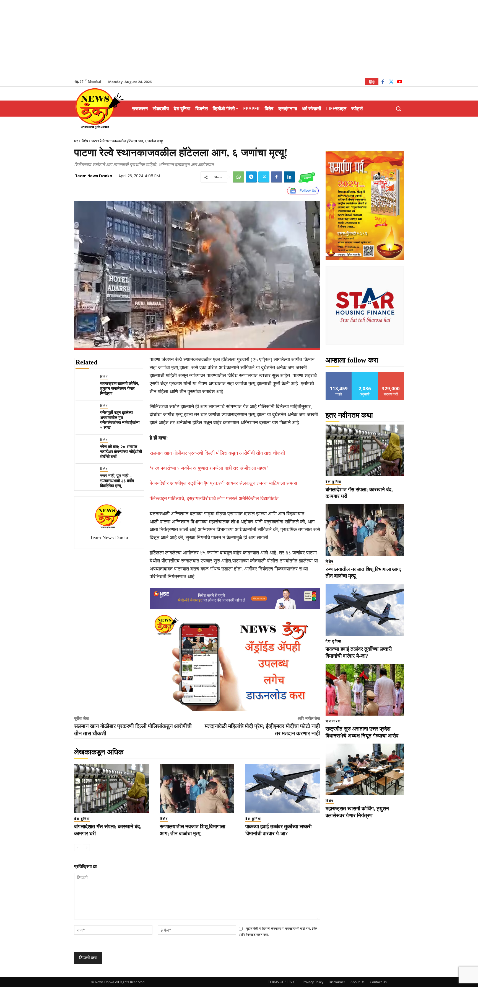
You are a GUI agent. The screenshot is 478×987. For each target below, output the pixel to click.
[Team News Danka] (109, 516)
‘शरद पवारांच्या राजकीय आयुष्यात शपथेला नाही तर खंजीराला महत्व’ (209, 468)
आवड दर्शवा (338, 374)
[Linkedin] (289, 177)
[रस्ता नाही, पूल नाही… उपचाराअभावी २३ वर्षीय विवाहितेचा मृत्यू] (86, 476)
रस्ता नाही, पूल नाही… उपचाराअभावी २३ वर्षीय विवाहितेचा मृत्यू (117, 481)
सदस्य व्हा (391, 374)
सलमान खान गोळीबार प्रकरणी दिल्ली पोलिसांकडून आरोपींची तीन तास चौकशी (217, 453)
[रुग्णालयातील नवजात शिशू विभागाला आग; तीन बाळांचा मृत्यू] (197, 788)
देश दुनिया (82, 819)
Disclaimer (337, 982)
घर (76, 141)
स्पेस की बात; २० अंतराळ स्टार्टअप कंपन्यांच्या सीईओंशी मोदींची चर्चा (121, 451)
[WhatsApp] (238, 177)
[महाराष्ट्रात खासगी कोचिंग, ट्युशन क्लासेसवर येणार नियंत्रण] (86, 384)
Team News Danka (93, 176)
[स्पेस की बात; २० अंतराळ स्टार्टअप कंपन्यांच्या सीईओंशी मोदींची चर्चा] (86, 447)
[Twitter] (391, 82)
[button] (398, 109)
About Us (357, 982)
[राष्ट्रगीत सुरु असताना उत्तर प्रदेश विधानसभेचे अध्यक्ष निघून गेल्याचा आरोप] (365, 690)
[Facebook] (382, 82)
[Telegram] (251, 177)
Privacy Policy (313, 982)
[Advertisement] (239, 39)
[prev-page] (77, 847)
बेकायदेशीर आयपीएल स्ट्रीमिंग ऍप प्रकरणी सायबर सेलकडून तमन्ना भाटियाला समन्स (223, 483)
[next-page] (86, 847)
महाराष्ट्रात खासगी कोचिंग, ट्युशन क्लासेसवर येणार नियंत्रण (119, 388)
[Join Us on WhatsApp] (306, 177)
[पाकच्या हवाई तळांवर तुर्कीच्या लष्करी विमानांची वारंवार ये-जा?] (282, 788)
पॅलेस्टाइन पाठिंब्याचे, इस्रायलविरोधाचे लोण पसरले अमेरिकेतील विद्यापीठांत (214, 498)
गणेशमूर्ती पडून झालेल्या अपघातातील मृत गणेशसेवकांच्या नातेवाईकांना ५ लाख (119, 420)
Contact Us (378, 982)
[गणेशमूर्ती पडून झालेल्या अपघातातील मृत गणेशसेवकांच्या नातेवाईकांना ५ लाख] (86, 413)
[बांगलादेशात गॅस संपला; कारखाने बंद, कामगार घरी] (111, 788)
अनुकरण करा (365, 374)
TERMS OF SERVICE (282, 982)
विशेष (85, 141)
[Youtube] (399, 82)
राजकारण (333, 721)
